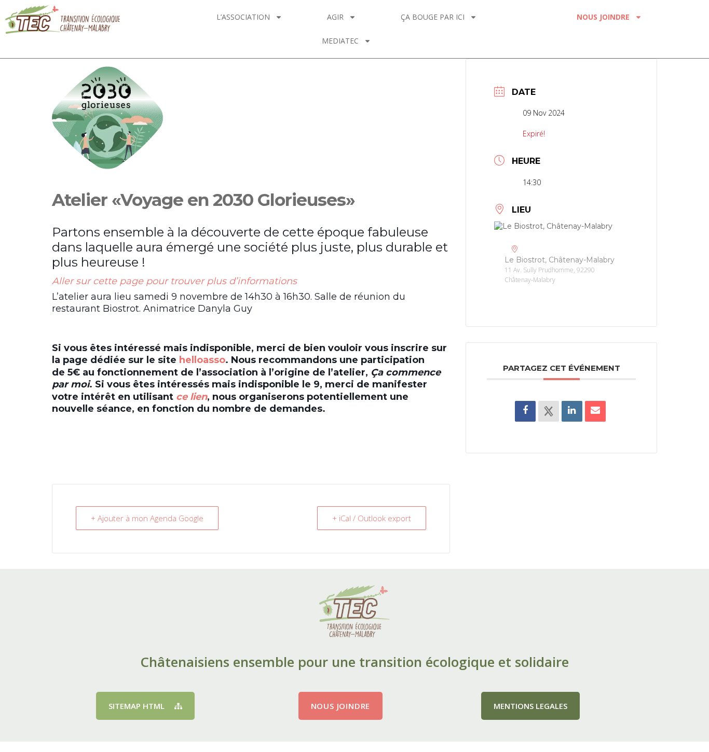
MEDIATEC (340, 41)
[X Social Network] (548, 411)
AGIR (335, 17)
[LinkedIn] (572, 411)
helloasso (202, 360)
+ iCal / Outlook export (371, 518)
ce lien (191, 396)
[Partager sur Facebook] (525, 411)
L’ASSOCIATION (243, 17)
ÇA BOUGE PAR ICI (433, 17)
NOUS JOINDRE (603, 17)
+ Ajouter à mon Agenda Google (147, 518)
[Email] (595, 411)
